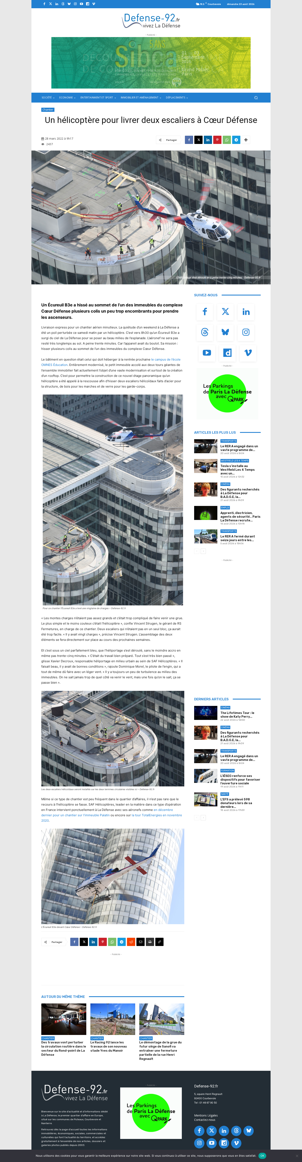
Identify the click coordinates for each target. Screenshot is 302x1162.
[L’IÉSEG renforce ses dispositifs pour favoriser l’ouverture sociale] (205, 776)
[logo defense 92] (151, 20)
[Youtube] (81, 4)
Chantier (48, 109)
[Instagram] (75, 4)
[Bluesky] (69, 4)
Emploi (225, 507)
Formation (227, 770)
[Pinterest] (217, 140)
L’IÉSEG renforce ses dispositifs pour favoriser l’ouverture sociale (240, 779)
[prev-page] (196, 551)
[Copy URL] (159, 942)
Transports (228, 441)
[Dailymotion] (87, 4)
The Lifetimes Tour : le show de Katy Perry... (237, 714)
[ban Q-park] (227, 393)
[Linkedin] (57, 4)
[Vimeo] (94, 4)
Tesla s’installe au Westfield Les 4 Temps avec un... (237, 469)
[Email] (140, 942)
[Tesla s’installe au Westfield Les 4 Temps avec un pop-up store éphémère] (205, 466)
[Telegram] (236, 140)
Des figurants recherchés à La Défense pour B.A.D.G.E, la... (239, 493)
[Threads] (63, 4)
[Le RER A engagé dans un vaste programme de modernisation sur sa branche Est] (205, 446)
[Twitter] (50, 4)
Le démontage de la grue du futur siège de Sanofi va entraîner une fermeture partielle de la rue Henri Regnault (160, 1051)
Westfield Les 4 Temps (234, 460)
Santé (224, 794)
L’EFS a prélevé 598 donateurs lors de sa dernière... (236, 803)
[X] (198, 140)
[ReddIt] (131, 942)
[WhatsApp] (227, 140)
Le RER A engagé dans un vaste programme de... (239, 448)
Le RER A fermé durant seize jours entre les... (237, 538)
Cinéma (225, 484)
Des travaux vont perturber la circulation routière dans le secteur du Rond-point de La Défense (63, 1049)
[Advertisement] (116, 965)
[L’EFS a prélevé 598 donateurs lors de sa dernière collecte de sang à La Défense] (205, 799)
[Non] (297, 1156)
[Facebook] (44, 4)
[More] (246, 140)
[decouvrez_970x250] (151, 63)
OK (262, 1155)
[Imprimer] (150, 942)
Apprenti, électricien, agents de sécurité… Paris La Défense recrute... (240, 516)
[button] (256, 98)
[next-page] (203, 551)
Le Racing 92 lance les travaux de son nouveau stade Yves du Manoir (108, 1046)
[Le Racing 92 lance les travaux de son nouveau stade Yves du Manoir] (112, 1019)
